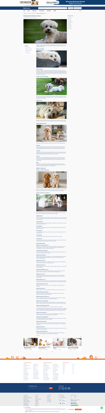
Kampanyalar (34, 10)
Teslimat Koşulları (25, 404)
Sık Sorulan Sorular (26, 396)
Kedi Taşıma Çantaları (35, 370)
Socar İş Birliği (49, 400)
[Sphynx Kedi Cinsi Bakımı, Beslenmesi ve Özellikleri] (60, 342)
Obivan (64, 370)
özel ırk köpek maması (60, 146)
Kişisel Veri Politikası (26, 400)
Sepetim (36, 404)
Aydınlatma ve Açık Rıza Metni (27, 397)
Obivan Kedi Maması (35, 374)
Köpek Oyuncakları (45, 370)
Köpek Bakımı (69, 18)
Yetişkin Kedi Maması (35, 365)
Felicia (73, 373)
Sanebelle (64, 366)
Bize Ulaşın (36, 401)
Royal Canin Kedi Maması (36, 378)
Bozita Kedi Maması (35, 377)
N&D (73, 366)
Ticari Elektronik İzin (26, 405)
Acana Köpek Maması (55, 377)
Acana (63, 369)
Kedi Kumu (34, 366)
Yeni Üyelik (36, 397)
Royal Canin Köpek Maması (46, 378)
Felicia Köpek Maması (45, 374)
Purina (63, 373)
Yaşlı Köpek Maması (55, 365)
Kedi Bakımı (69, 23)
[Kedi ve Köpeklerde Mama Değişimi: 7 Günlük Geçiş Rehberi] (45, 342)
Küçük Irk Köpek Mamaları (56, 366)
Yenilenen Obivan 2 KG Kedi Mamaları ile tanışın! (30, 5)
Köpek (29, 10)
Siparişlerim (73, 5)
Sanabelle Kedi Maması (36, 373)
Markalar (48, 397)
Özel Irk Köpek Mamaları (46, 366)
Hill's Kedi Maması (25, 377)
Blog (55, 10)
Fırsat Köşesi (49, 10)
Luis (73, 370)
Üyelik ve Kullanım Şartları (26, 401)
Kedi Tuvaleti (25, 366)
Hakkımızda (36, 400)
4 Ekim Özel (48, 396)
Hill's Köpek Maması (55, 378)
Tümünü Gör (69, 17)
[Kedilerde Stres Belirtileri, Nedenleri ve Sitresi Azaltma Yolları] (31, 342)
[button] (80, 336)
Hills (73, 365)
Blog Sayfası (29, 13)
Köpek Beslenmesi (70, 22)
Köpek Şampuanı (45, 373)
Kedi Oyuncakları (25, 369)
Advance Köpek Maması (56, 374)
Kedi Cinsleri (69, 27)
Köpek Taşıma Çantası (55, 369)
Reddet (26, 411)
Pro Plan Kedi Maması (26, 378)
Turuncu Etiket (41, 10)
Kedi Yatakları (34, 369)
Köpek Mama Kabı (55, 370)
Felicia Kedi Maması (25, 373)
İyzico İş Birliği (49, 401)
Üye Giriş (36, 396)
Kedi (24, 10)
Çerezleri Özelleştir (71, 409)
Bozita (63, 365)
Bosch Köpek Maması (55, 373)
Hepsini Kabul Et (78, 409)
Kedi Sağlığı (69, 19)
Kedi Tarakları (25, 370)
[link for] (52, 2)
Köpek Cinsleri (34, 13)
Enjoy (73, 369)
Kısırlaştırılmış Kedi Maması (26, 365)
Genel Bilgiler (69, 24)
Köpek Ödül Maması (45, 369)
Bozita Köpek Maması (45, 377)
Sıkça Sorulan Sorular (79, 5)
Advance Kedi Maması (26, 374)
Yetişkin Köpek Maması (46, 365)
